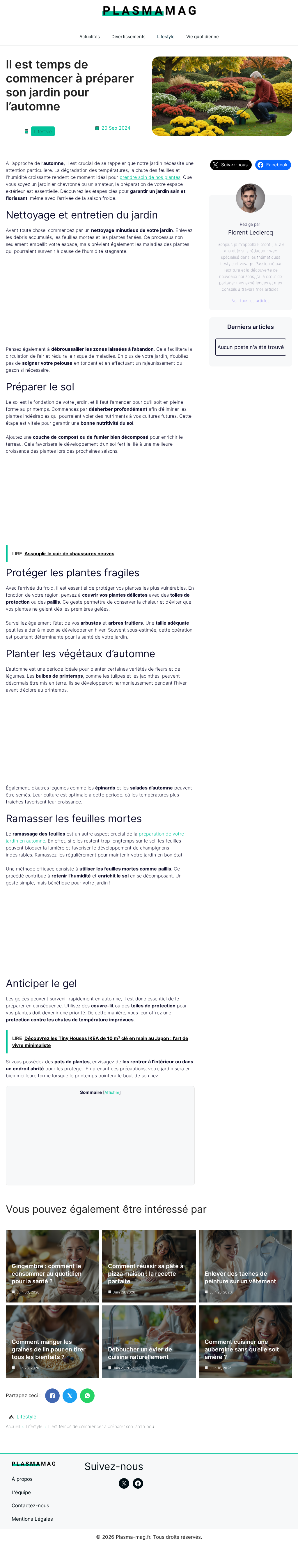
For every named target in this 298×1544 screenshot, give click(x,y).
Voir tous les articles (250, 300)
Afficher (111, 1092)
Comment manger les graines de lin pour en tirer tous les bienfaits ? (49, 1349)
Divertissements (128, 36)
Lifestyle (166, 36)
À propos (22, 1479)
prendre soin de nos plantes (150, 177)
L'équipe (21, 1492)
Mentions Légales (32, 1519)
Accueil (13, 1426)
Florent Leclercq (250, 232)
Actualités (89, 36)
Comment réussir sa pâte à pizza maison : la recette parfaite (145, 1274)
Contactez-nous (30, 1505)
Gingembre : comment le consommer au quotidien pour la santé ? (46, 1274)
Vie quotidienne (202, 36)
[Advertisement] (100, 302)
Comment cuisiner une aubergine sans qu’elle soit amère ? (242, 1349)
